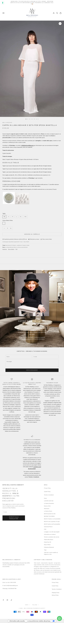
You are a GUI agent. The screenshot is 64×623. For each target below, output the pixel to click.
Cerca (45, 498)
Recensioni (46, 508)
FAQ (16, 249)
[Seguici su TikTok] (11, 600)
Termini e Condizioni (49, 495)
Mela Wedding (7, 122)
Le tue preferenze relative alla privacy (38, 621)
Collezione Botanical (49, 547)
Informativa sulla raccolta (17, 621)
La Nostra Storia (48, 511)
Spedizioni (4, 249)
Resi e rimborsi (11, 249)
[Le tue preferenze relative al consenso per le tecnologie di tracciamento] (2, 2)
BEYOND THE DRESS (49, 516)
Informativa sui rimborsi (50, 534)
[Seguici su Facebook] (3, 600)
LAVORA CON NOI (48, 501)
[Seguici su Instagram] (7, 600)
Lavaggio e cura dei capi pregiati (51, 532)
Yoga (45, 550)
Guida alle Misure (48, 526)
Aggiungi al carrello (32, 234)
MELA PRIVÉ (47, 544)
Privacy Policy (47, 488)
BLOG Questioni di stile (49, 513)
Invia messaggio (32, 370)
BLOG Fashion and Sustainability (52, 524)
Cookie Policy (47, 491)
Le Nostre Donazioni (49, 503)
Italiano (34, 604)
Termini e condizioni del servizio (51, 537)
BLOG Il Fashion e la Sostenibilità (52, 519)
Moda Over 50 (47, 542)
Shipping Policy (55, 592)
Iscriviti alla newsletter (14, 517)
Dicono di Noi (47, 506)
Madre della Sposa (48, 539)
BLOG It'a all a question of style (52, 521)
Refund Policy (55, 595)
